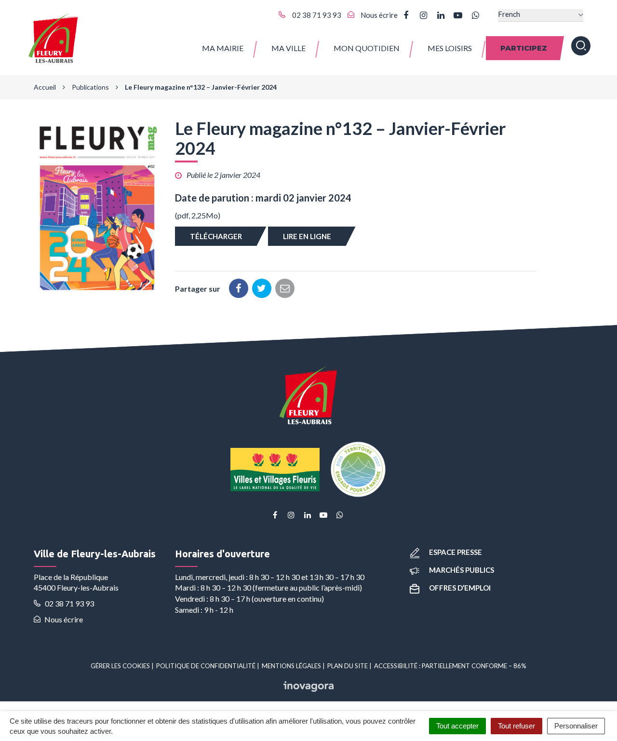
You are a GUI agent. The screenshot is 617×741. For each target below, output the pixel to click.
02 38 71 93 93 (68, 603)
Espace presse (455, 552)
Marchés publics (461, 570)
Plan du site (347, 666)
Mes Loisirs (450, 48)
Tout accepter (457, 726)
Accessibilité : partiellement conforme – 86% (450, 666)
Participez (523, 48)
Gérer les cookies (120, 666)
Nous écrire (63, 619)
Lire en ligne (307, 236)
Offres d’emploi (460, 587)
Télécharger (216, 236)
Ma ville (288, 48)
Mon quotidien (367, 48)
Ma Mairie (222, 48)
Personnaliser (576, 726)
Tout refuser (516, 726)
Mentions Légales (291, 666)
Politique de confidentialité (205, 666)
